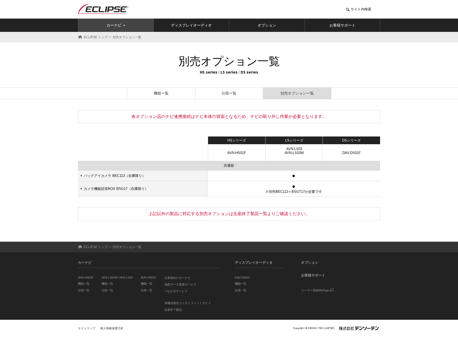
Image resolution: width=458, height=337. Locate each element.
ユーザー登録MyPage (315, 290)
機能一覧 (161, 93)
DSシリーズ (351, 140)
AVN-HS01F (236, 153)
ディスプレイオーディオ (254, 263)
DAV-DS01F (351, 153)
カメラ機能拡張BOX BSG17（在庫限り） (115, 189)
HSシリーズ (236, 140)
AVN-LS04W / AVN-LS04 (117, 277)
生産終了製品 (173, 309)
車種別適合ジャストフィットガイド (187, 303)
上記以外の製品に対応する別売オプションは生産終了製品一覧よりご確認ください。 (229, 213)
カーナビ (85, 263)
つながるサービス (176, 291)
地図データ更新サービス (180, 284)
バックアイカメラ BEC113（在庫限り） (114, 176)
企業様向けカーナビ (177, 277)
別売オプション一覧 (297, 93)
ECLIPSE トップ (96, 37)
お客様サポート (313, 275)
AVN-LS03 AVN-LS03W (294, 151)
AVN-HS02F (86, 277)
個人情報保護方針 (112, 328)
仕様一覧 (229, 93)
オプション (309, 263)
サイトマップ (86, 328)
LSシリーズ (294, 140)
